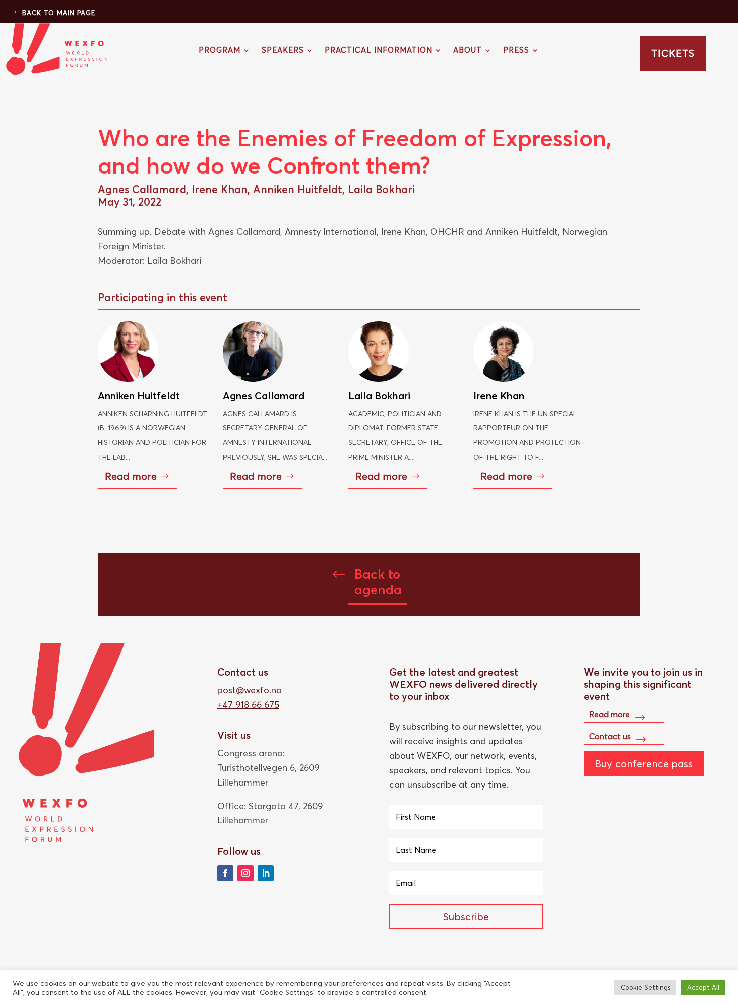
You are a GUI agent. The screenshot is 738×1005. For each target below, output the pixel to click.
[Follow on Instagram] (245, 873)
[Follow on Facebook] (225, 873)
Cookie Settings (645, 987)
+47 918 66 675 (248, 704)
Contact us (610, 736)
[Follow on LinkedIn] (266, 873)
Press (516, 51)
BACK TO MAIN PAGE (58, 13)
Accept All (703, 987)
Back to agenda (378, 582)
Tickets (673, 53)
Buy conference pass (644, 763)
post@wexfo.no (249, 690)
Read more (131, 476)
